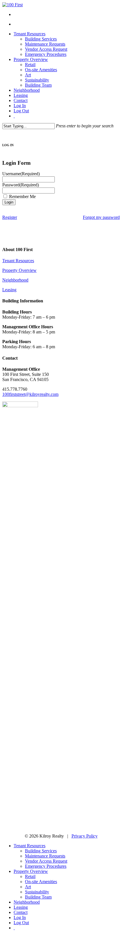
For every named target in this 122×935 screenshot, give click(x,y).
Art (28, 886)
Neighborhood (15, 280)
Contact (21, 912)
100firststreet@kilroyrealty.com (30, 394)
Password (20, 184)
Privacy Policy (84, 836)
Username (21, 173)
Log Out (21, 922)
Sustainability (37, 891)
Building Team (38, 897)
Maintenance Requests (45, 855)
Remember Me (22, 196)
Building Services (41, 850)
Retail (30, 876)
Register (9, 217)
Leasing (9, 289)
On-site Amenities (41, 881)
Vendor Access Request (46, 861)
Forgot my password (101, 217)
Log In (20, 917)
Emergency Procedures (45, 866)
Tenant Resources (18, 260)
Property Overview (19, 270)
